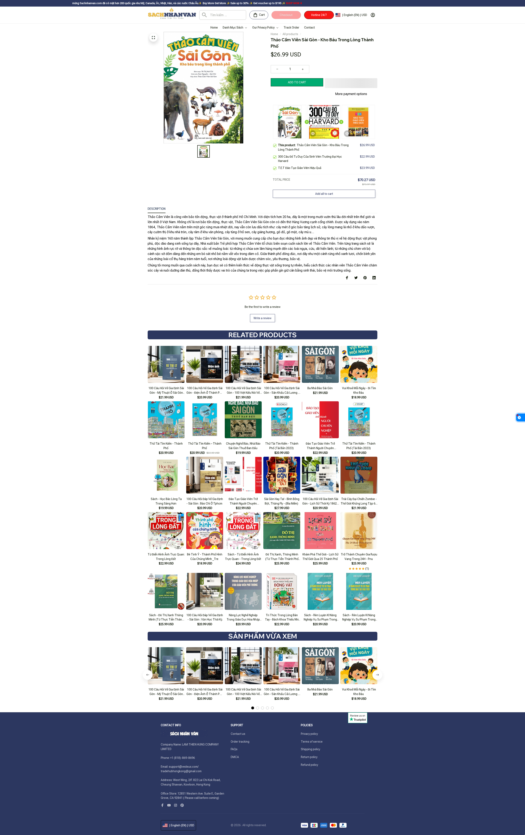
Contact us (238, 733)
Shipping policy (310, 749)
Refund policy (309, 764)
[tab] (252, 708)
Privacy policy (309, 733)
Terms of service (312, 741)
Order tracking (240, 741)
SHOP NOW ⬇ (232, 3)
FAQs (234, 749)
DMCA (235, 757)
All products (290, 34)
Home (274, 34)
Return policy (309, 757)
